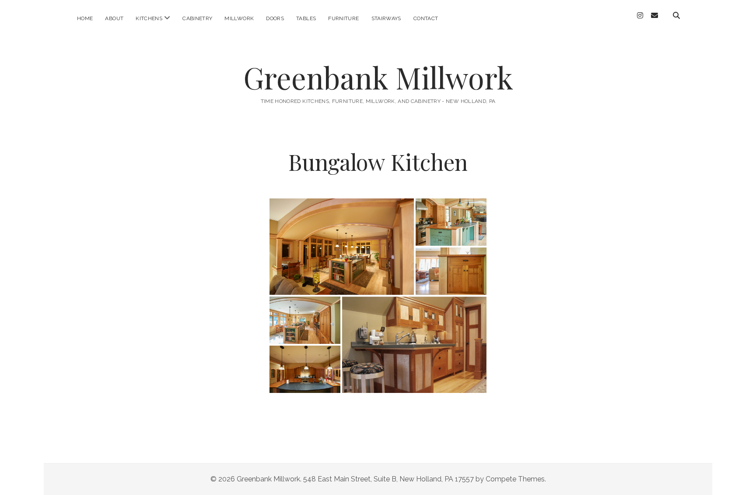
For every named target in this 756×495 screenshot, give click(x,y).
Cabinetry (197, 18)
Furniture (343, 18)
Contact (425, 18)
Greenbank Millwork (378, 77)
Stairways (386, 18)
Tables (306, 18)
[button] (342, 247)
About (114, 18)
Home (85, 18)
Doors (275, 18)
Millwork (239, 18)
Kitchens (149, 18)
